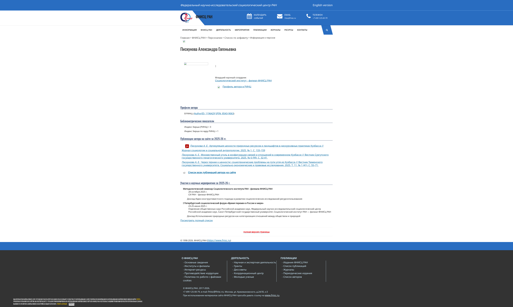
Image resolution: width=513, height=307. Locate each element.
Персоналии (215, 37)
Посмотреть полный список (196, 220)
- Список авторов (292, 276)
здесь (138, 299)
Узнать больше (62, 304)
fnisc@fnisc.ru (290, 18)
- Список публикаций (294, 266)
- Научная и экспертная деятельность (254, 262)
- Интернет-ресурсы (194, 269)
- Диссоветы (239, 269)
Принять (71, 304)
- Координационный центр (248, 273)
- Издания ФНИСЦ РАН (295, 262)
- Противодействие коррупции (200, 273)
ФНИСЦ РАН (199, 37)
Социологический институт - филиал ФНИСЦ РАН (243, 80)
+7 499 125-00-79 (320, 18)
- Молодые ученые (243, 276)
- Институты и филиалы (196, 266)
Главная (185, 37)
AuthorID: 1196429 (204, 113)
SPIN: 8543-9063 (224, 113)
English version (323, 5)
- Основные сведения (195, 262)
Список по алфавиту (236, 37)
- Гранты (237, 266)
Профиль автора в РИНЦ (237, 86)
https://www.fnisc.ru (219, 240)
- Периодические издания (297, 273)
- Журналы (288, 269)
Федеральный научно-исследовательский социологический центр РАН (228, 5)
